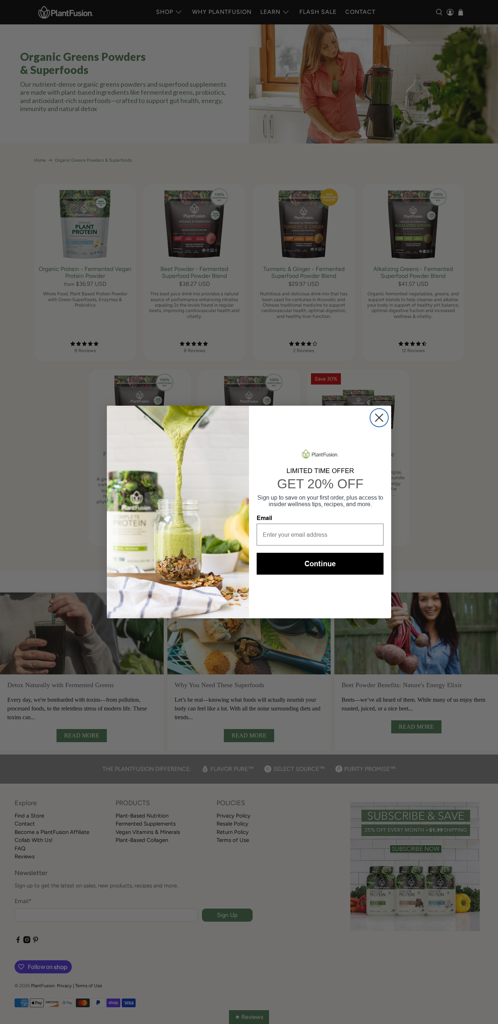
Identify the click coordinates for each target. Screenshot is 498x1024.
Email (264, 518)
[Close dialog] (379, 418)
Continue (320, 563)
